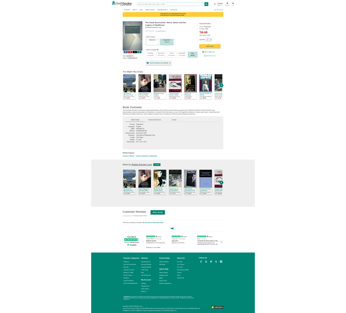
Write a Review (158, 212)
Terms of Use (126, 308)
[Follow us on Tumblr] (216, 262)
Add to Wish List (209, 52)
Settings (143, 283)
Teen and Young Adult (129, 264)
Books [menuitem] (134, 9)
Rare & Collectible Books (130, 283)
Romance (126, 278)
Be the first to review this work (153, 222)
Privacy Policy (135, 308)
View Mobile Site (146, 275)
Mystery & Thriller (128, 272)
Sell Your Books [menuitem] (218, 10)
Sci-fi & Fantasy (127, 275)
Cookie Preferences (180, 308)
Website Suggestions (165, 283)
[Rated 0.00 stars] (149, 31)
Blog (142, 272)
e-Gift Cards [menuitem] (173, 9)
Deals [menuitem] (141, 9)
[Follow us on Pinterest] (211, 262)
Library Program (164, 261)
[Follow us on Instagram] (221, 262)
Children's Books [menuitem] (150, 9)
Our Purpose (180, 264)
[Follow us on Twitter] (206, 262)
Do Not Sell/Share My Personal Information (152, 308)
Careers (179, 272)
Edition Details (135, 120)
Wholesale (162, 264)
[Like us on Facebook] (201, 262)
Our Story (180, 261)
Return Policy (163, 280)
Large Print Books (128, 280)
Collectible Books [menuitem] (162, 9)
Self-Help (126, 267)
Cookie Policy (170, 308)
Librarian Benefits (146, 267)
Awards (174, 120)
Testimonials (180, 278)
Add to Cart (209, 46)
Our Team (180, 267)
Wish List (143, 291)
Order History (145, 288)
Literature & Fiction (128, 269)
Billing (161, 278)
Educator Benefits (146, 264)
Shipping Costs (163, 275)
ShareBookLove (145, 261)
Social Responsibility (183, 269)
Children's (126, 261)
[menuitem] (220, 4)
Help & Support (163, 272)
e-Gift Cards (144, 269)
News (178, 275)
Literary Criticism (128, 156)
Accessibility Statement (193, 308)
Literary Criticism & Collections (146, 156)
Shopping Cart (145, 286)
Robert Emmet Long (154, 27)
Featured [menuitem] (126, 9)
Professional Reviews (154, 120)
